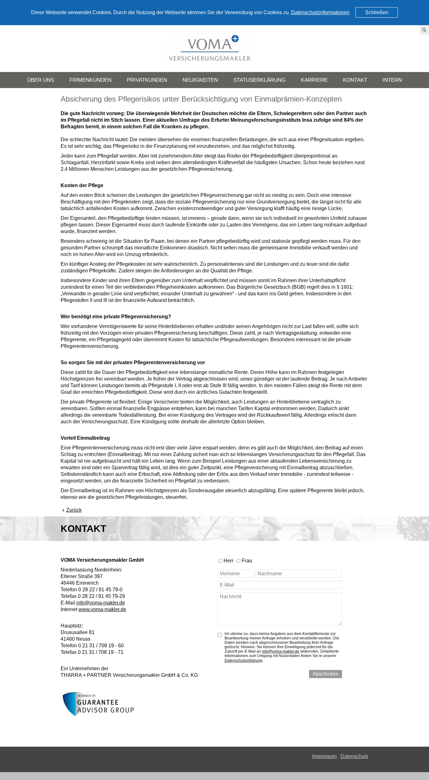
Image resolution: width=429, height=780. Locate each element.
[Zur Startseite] (214, 48)
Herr (228, 560)
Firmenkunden (90, 80)
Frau (247, 560)
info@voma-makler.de (100, 602)
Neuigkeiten (200, 80)
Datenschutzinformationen (320, 12)
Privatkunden (147, 80)
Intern (392, 80)
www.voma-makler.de (102, 609)
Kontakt (355, 80)
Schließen (376, 12)
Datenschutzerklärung (243, 660)
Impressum (324, 756)
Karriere (314, 80)
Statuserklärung (259, 80)
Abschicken (325, 674)
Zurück (74, 510)
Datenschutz (354, 756)
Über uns (40, 80)
